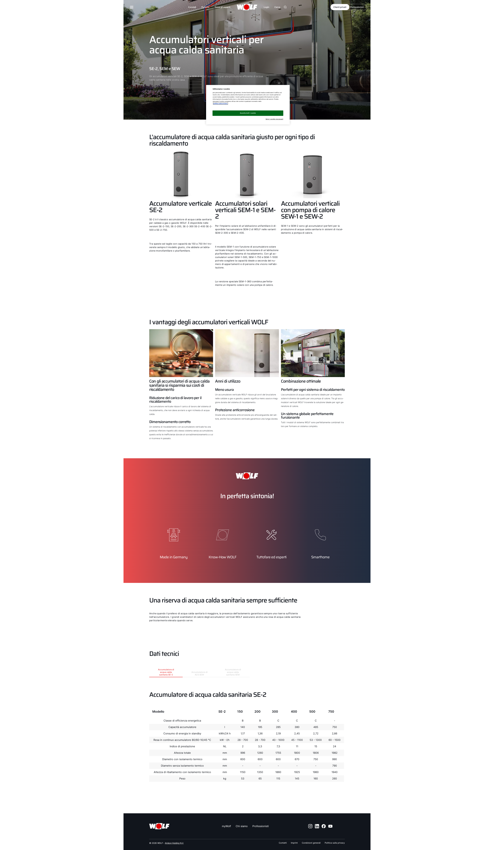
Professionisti (357, 7)
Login (266, 7)
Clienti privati (339, 7)
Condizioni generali (311, 843)
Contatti (283, 843)
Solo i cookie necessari (274, 119)
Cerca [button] (277, 7)
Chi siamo (242, 826)
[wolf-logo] (247, 7)
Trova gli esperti (222, 7)
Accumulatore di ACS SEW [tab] (199, 673)
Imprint (294, 843)
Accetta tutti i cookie (248, 113)
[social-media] (310, 826)
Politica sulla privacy (335, 843)
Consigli (192, 7)
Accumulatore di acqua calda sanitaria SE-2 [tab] (166, 672)
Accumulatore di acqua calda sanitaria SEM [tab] (233, 672)
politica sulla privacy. (220, 103)
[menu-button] (132, 7)
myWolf (226, 826)
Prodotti (205, 7)
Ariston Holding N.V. (174, 843)
